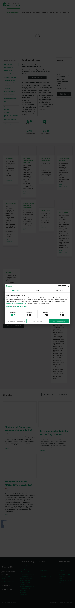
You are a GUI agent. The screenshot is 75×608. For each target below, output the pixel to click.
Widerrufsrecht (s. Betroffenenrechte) (16, 303)
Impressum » (9, 306)
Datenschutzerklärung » (20, 306)
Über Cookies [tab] (59, 290)
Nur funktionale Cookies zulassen (16, 321)
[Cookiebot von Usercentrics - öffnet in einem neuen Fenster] (59, 286)
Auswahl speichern (37, 321)
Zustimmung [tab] (15, 290)
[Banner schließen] (68, 286)
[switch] (29, 315)
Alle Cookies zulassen (59, 321)
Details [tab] (37, 290)
